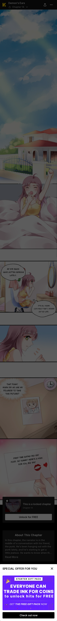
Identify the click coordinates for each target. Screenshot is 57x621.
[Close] (51, 568)
